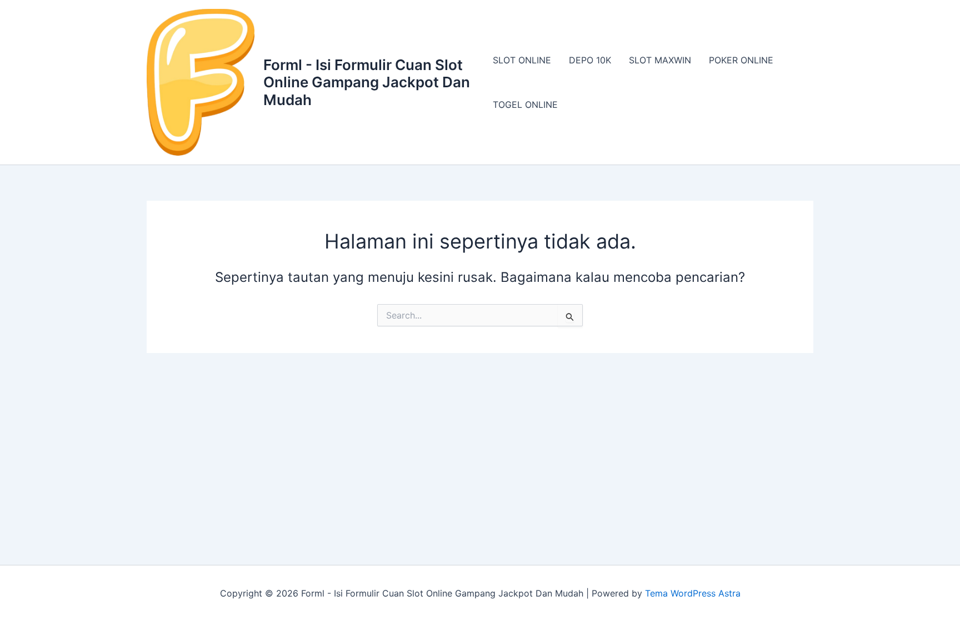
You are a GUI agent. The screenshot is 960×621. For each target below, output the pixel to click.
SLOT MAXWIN (660, 60)
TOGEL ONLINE (525, 104)
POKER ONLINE (741, 60)
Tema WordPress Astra (693, 593)
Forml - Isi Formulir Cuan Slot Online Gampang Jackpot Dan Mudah (366, 82)
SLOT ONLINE (522, 60)
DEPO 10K (590, 60)
